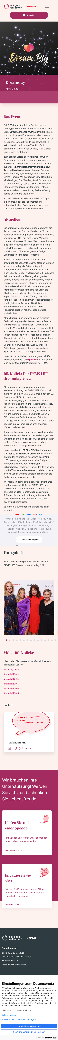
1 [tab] (6, 640)
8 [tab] (31, 640)
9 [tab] (34, 640)
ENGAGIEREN (10, 904)
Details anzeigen (9, 1015)
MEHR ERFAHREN (12, 851)
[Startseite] (20, 6)
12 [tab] (45, 640)
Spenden (31, 15)
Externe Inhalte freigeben (29, 540)
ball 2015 (11, 693)
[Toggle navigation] (46, 6)
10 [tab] (38, 640)
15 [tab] (55, 640)
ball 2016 (11, 688)
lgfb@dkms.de (22, 748)
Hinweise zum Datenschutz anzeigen (19, 1019)
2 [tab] (10, 640)
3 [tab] (13, 640)
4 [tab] (17, 640)
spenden (32, 359)
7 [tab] (27, 640)
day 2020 (11, 669)
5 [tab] (20, 640)
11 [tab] (41, 640)
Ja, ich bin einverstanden (29, 1026)
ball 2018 (11, 678)
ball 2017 (11, 683)
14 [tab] (52, 640)
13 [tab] (48, 640)
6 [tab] (24, 640)
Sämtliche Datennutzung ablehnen (29, 1032)
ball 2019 (11, 674)
